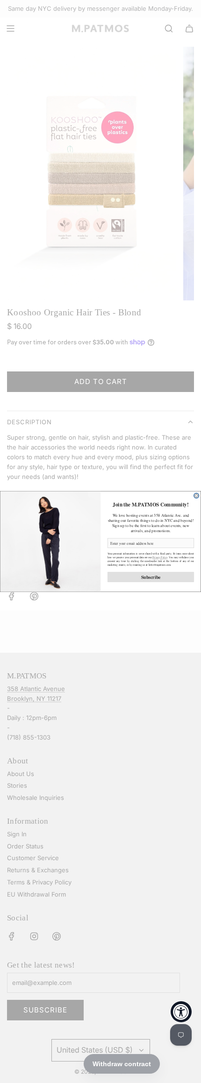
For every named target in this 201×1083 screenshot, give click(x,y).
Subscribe (151, 577)
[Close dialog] (196, 495)
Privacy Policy (159, 557)
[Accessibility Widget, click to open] (181, 1011)
